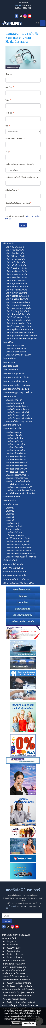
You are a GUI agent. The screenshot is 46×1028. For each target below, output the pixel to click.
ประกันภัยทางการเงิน (15, 444)
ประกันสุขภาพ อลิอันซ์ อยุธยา (16, 381)
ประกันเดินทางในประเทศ (17, 406)
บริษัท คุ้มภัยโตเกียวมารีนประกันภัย (21, 336)
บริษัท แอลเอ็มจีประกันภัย (17, 296)
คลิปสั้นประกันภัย (10, 560)
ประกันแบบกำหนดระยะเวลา (18, 355)
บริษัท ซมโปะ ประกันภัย (16, 290)
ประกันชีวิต (8, 342)
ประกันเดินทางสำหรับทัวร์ (17, 412)
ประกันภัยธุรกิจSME (15, 441)
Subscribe (6, 921)
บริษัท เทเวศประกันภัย (15, 259)
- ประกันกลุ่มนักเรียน (11, 951)
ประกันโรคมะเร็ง (10, 366)
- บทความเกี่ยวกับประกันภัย (14, 967)
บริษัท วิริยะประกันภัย (15, 256)
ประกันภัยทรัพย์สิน (14, 435)
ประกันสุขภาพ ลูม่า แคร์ (13, 373)
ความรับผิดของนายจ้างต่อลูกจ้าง (20, 493)
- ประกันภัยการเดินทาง (12, 957)
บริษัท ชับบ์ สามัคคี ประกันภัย (19, 323)
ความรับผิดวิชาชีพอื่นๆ (16, 456)
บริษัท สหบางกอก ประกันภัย (18, 308)
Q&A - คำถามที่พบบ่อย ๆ (14, 568)
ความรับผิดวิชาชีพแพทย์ (16, 463)
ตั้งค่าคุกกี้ (15, 1024)
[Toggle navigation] (42, 23)
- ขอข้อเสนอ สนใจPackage (13, 973)
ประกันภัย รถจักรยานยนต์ (17, 541)
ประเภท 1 (10, 508)
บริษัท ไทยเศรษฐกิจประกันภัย (19, 326)
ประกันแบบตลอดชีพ (15, 346)
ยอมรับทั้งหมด (29, 1024)
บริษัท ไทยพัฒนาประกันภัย (18, 302)
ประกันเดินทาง (9, 396)
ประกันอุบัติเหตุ (9, 358)
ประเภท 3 (10, 514)
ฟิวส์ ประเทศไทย (13, 529)
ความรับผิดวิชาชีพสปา (16, 460)
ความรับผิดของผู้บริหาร (16, 472)
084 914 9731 (35, 907)
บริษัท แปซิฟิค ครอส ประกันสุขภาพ (21, 339)
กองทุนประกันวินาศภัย (13, 564)
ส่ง (24, 225)
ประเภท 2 (10, 511)
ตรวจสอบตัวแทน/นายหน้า (14, 572)
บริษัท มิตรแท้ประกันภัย (16, 277)
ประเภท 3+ (10, 520)
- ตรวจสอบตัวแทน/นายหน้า (14, 970)
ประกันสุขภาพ (9, 362)
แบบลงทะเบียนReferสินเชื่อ (14, 575)
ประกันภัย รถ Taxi (14, 526)
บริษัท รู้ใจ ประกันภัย (15, 250)
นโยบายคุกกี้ (20, 1019)
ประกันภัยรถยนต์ (10, 504)
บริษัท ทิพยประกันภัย (15, 253)
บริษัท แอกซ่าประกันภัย (16, 274)
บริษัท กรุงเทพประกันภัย (16, 284)
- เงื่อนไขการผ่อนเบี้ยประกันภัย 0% (17, 996)
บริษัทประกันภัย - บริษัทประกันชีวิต (18, 583)
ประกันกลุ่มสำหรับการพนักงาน (16, 385)
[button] (36, 23)
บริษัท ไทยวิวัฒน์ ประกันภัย (18, 317)
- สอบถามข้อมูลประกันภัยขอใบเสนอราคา (20, 1005)
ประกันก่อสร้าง (9, 500)
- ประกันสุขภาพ (9, 941)
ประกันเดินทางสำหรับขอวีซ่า (19, 415)
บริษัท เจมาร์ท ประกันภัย (17, 287)
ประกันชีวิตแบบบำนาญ (16, 349)
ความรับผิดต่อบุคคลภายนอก (18, 484)
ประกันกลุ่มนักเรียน (11, 497)
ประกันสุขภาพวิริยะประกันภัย (16, 377)
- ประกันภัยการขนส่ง (11, 948)
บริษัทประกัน (8, 243)
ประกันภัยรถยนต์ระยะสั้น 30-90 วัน (21, 557)
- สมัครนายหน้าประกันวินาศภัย (16, 980)
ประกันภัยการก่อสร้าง (15, 450)
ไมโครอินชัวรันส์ (10, 370)
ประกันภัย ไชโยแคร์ (15, 532)
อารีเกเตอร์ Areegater (15, 535)
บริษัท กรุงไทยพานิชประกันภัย (19, 329)
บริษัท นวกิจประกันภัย (15, 262)
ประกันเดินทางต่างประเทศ (17, 409)
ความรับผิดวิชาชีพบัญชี (16, 466)
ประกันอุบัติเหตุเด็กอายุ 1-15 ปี (16, 389)
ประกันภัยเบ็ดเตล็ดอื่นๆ (16, 453)
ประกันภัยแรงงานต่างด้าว (17, 475)
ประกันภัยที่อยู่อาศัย (14, 447)
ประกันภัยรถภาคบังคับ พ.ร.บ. (19, 551)
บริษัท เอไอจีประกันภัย (16, 265)
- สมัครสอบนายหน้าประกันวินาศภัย (18, 989)
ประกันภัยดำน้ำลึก (14, 400)
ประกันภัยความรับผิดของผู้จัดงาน (20, 490)
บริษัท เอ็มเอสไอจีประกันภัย (18, 314)
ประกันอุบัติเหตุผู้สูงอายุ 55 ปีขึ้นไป (17, 393)
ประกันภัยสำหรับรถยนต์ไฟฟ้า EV (20, 554)
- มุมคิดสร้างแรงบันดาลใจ (13, 964)
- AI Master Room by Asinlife (14, 999)
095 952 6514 (26, 5)
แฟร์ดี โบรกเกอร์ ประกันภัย (18, 538)
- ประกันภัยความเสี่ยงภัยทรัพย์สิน (16, 983)
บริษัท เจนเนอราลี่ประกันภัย (18, 305)
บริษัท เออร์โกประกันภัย (16, 271)
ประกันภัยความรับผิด (12, 425)
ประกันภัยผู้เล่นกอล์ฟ (12, 429)
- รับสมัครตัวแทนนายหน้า (13, 961)
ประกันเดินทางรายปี (15, 403)
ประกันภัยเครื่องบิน (14, 438)
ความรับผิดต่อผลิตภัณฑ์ (16, 469)
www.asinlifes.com (14, 895)
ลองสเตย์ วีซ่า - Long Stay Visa (19, 421)
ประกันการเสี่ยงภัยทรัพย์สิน (18, 481)
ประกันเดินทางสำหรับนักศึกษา (19, 418)
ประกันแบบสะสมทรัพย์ (16, 352)
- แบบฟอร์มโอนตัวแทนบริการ (15, 976)
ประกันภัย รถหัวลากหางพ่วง (18, 548)
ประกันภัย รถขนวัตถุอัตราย (18, 544)
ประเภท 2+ (10, 517)
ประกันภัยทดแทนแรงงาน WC (19, 487)
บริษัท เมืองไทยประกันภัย (17, 299)
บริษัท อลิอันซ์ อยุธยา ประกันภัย (20, 333)
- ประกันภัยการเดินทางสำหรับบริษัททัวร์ (20, 1002)
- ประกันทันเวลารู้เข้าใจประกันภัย (17, 986)
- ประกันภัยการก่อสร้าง (12, 954)
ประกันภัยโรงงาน (13, 432)
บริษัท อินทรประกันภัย (16, 281)
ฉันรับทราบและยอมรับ (22, 217)
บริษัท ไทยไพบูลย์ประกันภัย (18, 311)
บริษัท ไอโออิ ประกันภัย (16, 268)
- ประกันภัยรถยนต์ (10, 945)
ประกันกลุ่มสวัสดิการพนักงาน (16, 579)
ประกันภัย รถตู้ (12, 523)
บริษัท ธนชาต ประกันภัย (16, 293)
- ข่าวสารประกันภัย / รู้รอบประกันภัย (18, 992)
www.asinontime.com (30, 895)
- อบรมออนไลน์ (9, 938)
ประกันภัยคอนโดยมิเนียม (17, 478)
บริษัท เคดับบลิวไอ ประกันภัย (18, 320)
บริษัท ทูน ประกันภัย (15, 247)
